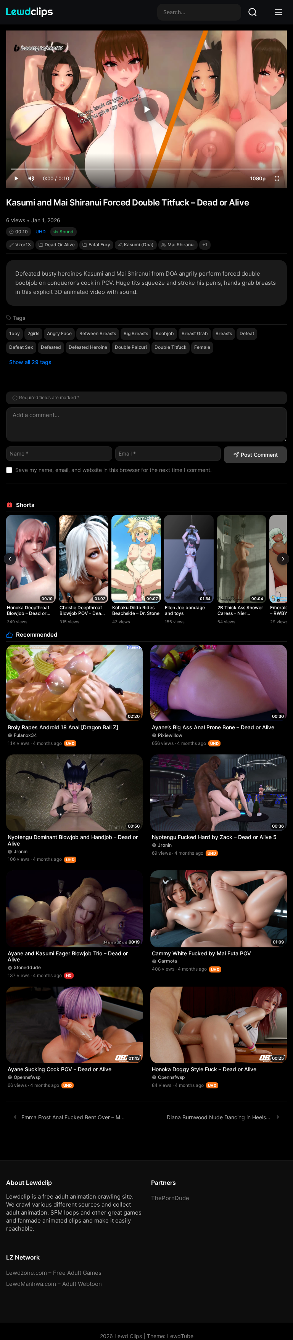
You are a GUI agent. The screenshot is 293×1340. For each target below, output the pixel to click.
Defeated (51, 347)
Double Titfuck (171, 347)
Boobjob (165, 333)
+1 (205, 244)
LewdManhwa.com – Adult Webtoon (54, 1283)
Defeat (247, 333)
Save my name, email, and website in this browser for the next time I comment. (113, 470)
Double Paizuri (131, 347)
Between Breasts (97, 333)
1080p (258, 178)
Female (202, 347)
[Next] (283, 559)
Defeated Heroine (88, 347)
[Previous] (10, 559)
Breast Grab (195, 333)
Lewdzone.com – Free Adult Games (53, 1272)
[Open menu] (278, 12)
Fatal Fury (99, 244)
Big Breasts (136, 333)
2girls (33, 333)
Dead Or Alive (60, 244)
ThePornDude (170, 1198)
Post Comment (259, 454)
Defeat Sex (21, 347)
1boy (14, 333)
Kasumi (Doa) (139, 244)
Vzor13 (23, 244)
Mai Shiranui (181, 244)
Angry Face (59, 333)
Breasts (224, 333)
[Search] (252, 12)
